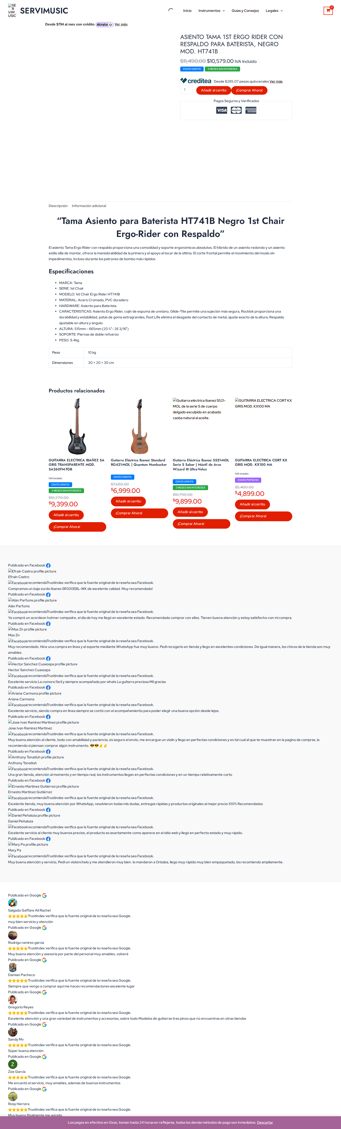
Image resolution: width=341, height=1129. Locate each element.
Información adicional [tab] (89, 206)
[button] (222, 10)
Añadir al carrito (213, 90)
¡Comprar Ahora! (249, 90)
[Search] (167, 10)
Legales (272, 10)
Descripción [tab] (58, 206)
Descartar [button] (265, 1122)
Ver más (276, 81)
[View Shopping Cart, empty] (328, 11)
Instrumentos (209, 10)
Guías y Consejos (245, 10)
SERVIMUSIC (44, 10)
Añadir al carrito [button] (66, 515)
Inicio (187, 10)
